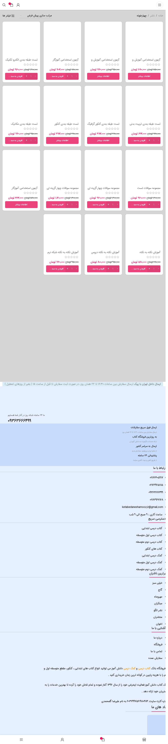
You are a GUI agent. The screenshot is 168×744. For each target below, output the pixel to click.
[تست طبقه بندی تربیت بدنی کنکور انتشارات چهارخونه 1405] (144, 104)
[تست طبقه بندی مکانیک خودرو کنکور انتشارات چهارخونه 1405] (21, 104)
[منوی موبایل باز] (160, 5)
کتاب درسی (144, 668)
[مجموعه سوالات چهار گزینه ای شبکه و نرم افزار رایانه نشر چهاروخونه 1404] (103, 168)
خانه (160, 16)
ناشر (152, 16)
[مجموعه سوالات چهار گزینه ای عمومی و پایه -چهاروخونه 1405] (62, 168)
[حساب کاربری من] (18, 5)
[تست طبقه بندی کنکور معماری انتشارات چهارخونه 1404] (62, 104)
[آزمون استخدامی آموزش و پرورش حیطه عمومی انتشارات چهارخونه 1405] (103, 40)
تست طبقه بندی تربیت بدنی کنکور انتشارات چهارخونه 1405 (144, 126)
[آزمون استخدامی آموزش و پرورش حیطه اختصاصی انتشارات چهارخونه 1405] (144, 40)
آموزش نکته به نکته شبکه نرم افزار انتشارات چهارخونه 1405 (63, 254)
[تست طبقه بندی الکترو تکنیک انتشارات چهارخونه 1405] (21, 40)
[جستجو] (4, 5)
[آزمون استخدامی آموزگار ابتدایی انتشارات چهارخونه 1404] (21, 168)
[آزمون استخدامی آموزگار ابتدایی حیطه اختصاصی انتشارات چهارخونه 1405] (62, 40)
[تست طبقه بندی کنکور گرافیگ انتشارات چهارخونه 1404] (103, 104)
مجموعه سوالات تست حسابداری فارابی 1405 (148, 190)
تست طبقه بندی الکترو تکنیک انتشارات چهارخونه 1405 (21, 61)
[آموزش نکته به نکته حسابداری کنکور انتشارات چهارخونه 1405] (144, 233)
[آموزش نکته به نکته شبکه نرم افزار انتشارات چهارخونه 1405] (62, 233)
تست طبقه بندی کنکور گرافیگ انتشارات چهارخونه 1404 (103, 126)
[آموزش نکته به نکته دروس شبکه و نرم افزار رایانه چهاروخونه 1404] (103, 233)
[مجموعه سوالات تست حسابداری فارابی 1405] (144, 168)
